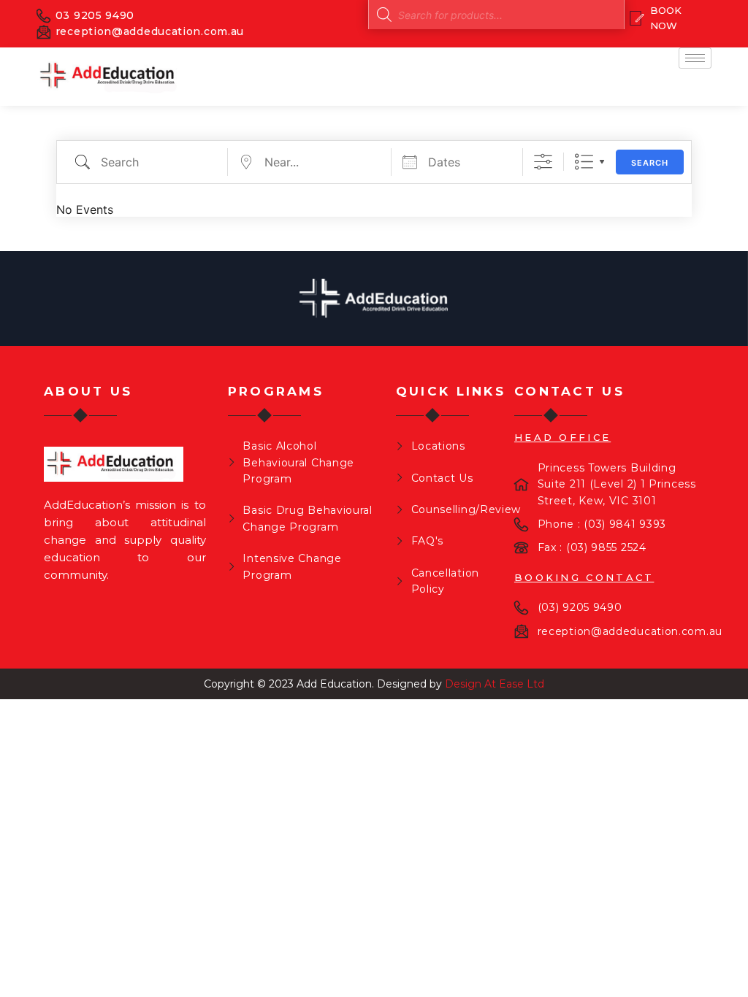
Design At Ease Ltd (494, 683)
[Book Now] (665, 18)
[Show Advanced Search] (543, 162)
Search (649, 163)
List (584, 162)
